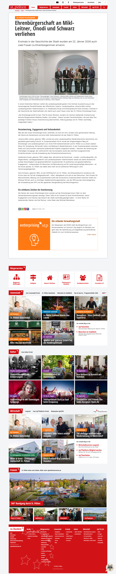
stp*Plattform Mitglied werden (90, 450)
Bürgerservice (44, 7)
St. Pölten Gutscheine (48, 293)
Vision (99, 532)
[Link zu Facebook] (68, 2)
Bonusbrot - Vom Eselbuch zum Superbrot (91, 316)
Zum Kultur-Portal (27, 352)
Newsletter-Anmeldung (32, 536)
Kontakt (12, 537)
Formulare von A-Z (45, 534)
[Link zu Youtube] (57, 2)
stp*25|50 (95, 7)
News (33, 7)
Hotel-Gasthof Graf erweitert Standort (56, 459)
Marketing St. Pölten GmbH (90, 540)
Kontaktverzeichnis (83, 283)
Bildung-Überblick (45, 544)
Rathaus (43, 553)
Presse (29, 538)
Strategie (100, 534)
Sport (67, 534)
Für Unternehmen (87, 536)
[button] (109, 567)
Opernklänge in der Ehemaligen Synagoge (24, 400)
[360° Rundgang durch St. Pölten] (58, 490)
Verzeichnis (91, 2)
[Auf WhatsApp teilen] (22, 209)
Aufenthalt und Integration (47, 536)
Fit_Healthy (100, 540)
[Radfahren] (46, 514)
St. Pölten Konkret (31, 534)
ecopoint (28, 411)
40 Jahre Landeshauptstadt (33, 532)
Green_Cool (100, 536)
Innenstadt (56, 7)
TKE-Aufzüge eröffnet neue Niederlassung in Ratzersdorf (90, 434)
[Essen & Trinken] (21, 514)
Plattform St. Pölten (88, 538)
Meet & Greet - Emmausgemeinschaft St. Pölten (22, 459)
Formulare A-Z (99, 283)
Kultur (75, 7)
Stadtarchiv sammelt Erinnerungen (19, 375)
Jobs (99, 2)
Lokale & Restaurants (59, 536)
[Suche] (104, 7)
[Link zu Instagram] (63, 2)
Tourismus (68, 540)
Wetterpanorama (78, 2)
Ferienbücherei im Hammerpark (51, 375)
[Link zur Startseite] (19, 7)
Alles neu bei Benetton (20, 343)
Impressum (13, 542)
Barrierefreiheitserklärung (16, 540)
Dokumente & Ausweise (66, 283)
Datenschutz (13, 538)
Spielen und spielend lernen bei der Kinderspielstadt (57, 341)
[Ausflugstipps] (95, 514)
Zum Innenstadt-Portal (33, 293)
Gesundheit (43, 546)
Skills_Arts (100, 538)
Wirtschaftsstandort (88, 534)
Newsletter (13, 535)
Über (56, 542)
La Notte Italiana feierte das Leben (56, 316)
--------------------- (14, 544)
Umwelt (43, 557)
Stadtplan (33, 283)
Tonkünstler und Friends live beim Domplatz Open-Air (90, 400)
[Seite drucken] (19, 209)
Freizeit (66, 7)
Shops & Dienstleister (59, 534)
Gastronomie (69, 538)
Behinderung (44, 542)
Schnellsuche (43, 532)
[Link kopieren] (25, 209)
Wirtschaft (84, 7)
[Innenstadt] (70, 514)
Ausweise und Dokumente (46, 538)
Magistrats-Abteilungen (16, 283)
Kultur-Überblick (78, 532)
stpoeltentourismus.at (54, 470)
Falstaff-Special (69, 536)
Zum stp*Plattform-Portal (41, 411)
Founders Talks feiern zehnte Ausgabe (56, 434)
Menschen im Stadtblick (64, 293)
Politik (42, 549)
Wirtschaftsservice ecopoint (89, 445)
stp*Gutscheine (84, 455)
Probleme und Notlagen (46, 551)
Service (56, 540)
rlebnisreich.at (61, 568)
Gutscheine (57, 538)
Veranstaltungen (44, 559)
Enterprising (100, 542)
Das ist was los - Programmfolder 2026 (86, 293)
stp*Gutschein (84, 327)
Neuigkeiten (57, 532)
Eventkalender (69, 532)
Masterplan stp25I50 (57, 411)
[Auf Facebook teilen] (28, 209)
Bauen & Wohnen (49, 283)
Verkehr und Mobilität (46, 561)
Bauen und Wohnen (45, 540)
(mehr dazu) (91, 234)
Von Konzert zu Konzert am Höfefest (89, 375)
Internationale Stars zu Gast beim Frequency (56, 400)
